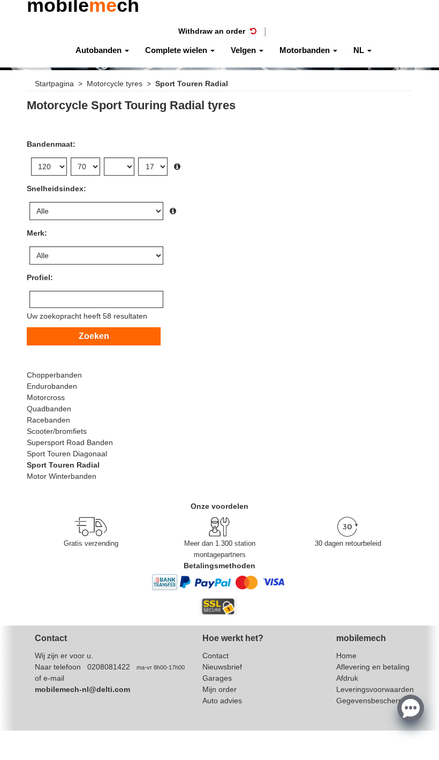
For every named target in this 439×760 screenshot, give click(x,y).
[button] (410, 707)
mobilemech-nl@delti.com (82, 689)
